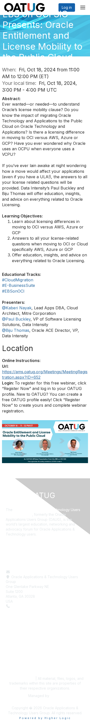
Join (9, 656)
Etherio (56, 696)
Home (11, 641)
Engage (12, 651)
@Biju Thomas (15, 330)
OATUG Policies (20, 678)
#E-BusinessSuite (18, 285)
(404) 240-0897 (25, 606)
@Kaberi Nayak (17, 307)
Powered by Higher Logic (45, 718)
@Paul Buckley (16, 319)
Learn (10, 646)
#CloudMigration (17, 279)
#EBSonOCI (13, 291)
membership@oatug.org (31, 572)
